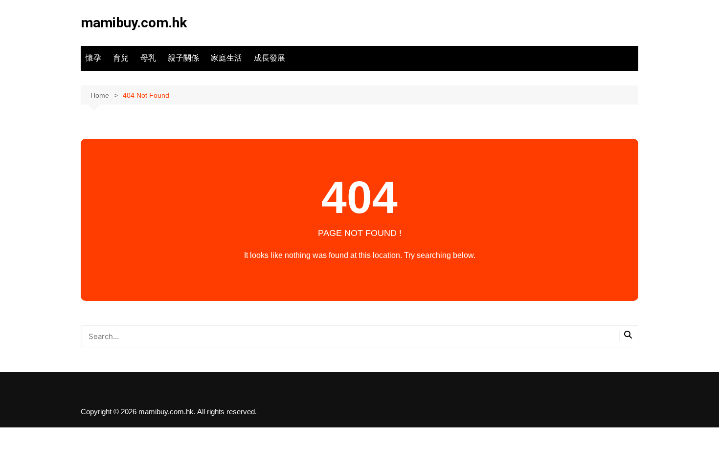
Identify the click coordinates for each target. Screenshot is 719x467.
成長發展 (269, 58)
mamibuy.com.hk (134, 23)
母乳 (148, 58)
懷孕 (93, 58)
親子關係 (183, 58)
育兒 (121, 58)
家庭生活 (226, 58)
